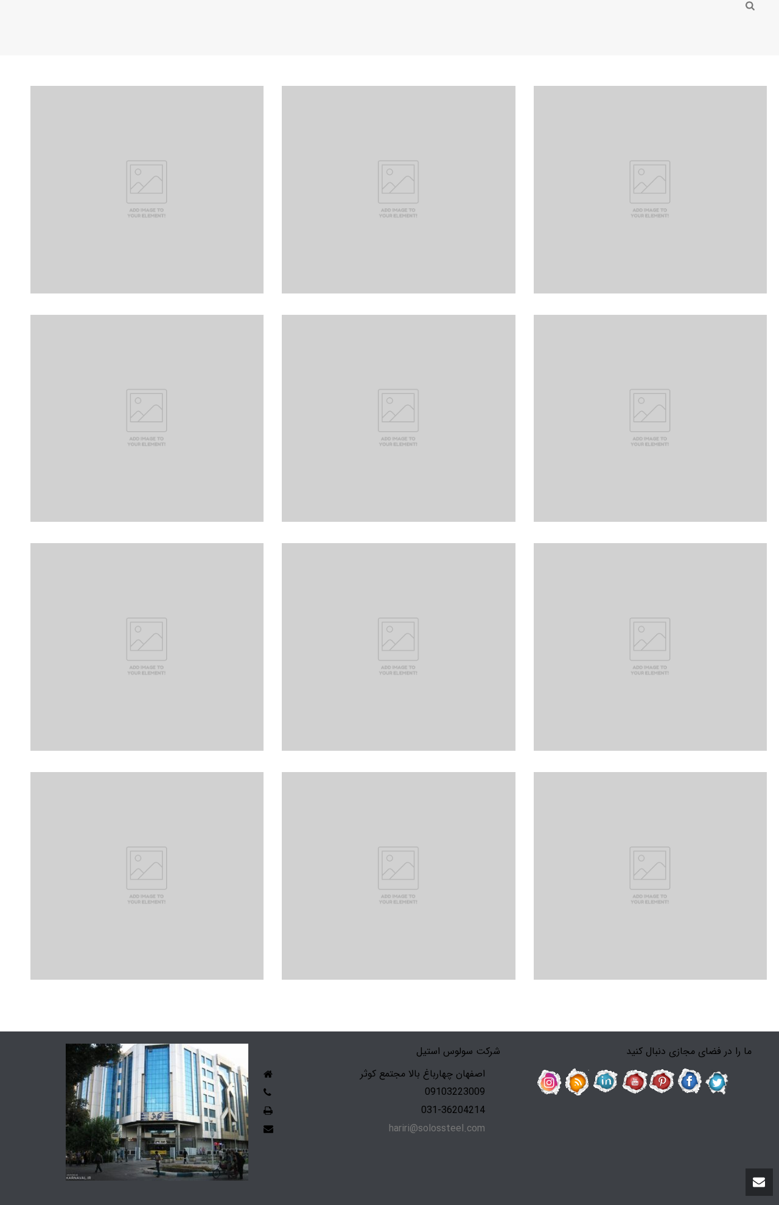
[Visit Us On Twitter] (718, 1081)
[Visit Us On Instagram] (550, 1081)
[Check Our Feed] (578, 1081)
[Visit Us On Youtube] (634, 1081)
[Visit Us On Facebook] (690, 1081)
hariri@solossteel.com (437, 1128)
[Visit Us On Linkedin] (606, 1081)
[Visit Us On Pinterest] (662, 1081)
